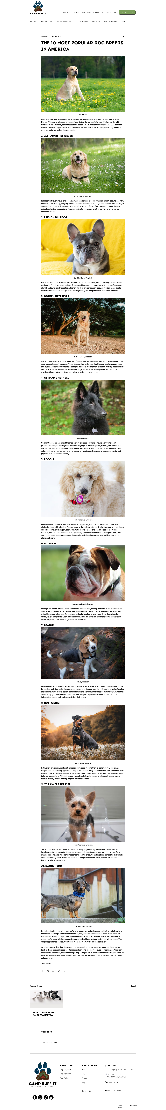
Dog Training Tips (110, 21)
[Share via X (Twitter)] (48, 971)
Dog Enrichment (46, 21)
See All (133, 986)
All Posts (33, 21)
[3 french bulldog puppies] (46, 999)
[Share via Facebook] (42, 971)
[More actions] (123, 36)
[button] (76, 12)
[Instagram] (40, 1097)
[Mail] (106, 1090)
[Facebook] (35, 1097)
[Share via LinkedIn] (53, 971)
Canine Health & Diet (64, 21)
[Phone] (106, 1082)
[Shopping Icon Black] (51, 1097)
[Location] (106, 1074)
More (123, 21)
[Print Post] (64, 971)
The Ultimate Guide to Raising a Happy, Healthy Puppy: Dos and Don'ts (46, 1013)
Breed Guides (46, 963)
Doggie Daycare (82, 21)
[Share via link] (59, 971)
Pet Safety (96, 21)
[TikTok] (46, 1097)
